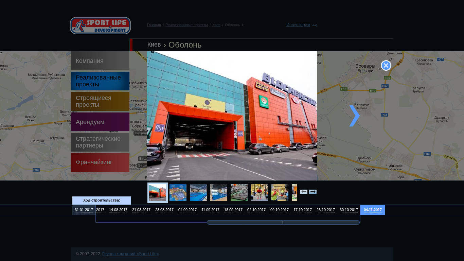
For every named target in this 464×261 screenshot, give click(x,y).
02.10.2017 (256, 210)
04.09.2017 (187, 210)
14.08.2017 (118, 210)
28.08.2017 (164, 210)
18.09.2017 (233, 210)
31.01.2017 (84, 210)
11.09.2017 (210, 210)
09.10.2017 (279, 210)
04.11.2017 (373, 210)
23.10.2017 (326, 210)
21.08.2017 (141, 210)
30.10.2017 (349, 210)
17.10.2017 (302, 210)
